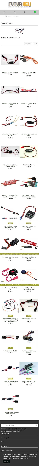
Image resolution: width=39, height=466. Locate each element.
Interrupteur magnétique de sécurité (29, 257)
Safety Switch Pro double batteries (28, 227)
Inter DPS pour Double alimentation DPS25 (29, 288)
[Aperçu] (11, 70)
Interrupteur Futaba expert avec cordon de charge (10, 413)
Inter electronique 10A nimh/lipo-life (10, 288)
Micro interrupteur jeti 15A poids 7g (29, 104)
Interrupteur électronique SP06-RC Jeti (10, 134)
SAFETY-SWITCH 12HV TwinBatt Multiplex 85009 (28, 196)
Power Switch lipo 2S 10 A (10, 350)
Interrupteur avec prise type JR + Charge (10, 104)
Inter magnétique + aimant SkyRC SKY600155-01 (10, 227)
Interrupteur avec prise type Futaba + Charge (10, 165)
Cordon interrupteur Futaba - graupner (10, 382)
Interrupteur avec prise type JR (10, 72)
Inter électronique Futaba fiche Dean (29, 134)
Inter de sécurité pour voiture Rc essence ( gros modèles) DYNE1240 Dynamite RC (10, 320)
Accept (6, 462)
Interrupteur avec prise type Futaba (28, 319)
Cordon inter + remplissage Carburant (29, 351)
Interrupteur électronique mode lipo (10, 257)
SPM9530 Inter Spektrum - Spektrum (29, 73)
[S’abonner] (36, 425)
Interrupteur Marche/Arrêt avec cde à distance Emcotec (10, 196)
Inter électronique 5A (28, 164)
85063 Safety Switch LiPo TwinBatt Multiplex (28, 382)
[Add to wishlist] (9, 70)
